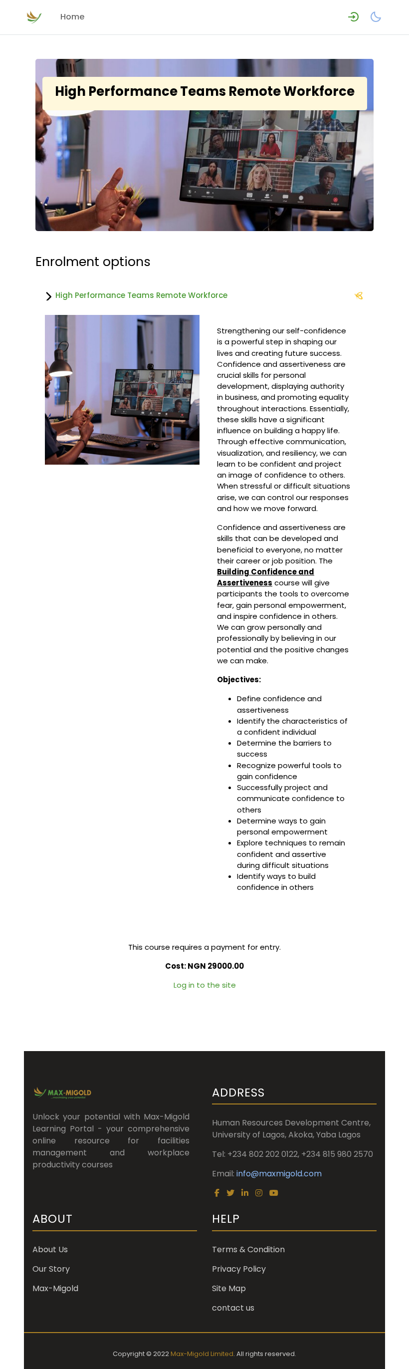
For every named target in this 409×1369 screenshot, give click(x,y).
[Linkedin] (244, 1193)
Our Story (51, 1269)
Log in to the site (205, 985)
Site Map (229, 1288)
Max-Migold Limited (202, 1354)
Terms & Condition (248, 1249)
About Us (50, 1249)
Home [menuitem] (72, 16)
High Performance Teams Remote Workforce (141, 295)
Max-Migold (55, 1288)
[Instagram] (258, 1193)
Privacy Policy (239, 1269)
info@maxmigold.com (279, 1173)
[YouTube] (273, 1193)
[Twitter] (230, 1193)
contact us (233, 1308)
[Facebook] (216, 1193)
